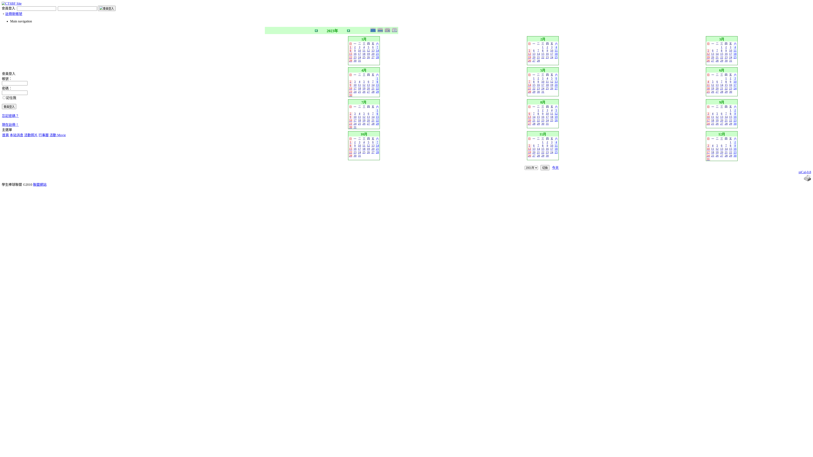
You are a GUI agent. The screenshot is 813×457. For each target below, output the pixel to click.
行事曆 (44, 135)
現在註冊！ (10, 125)
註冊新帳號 (13, 14)
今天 (555, 167)
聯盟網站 (40, 184)
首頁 (5, 135)
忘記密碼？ (10, 116)
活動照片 (31, 135)
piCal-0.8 (805, 172)
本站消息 (16, 135)
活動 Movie (58, 135)
